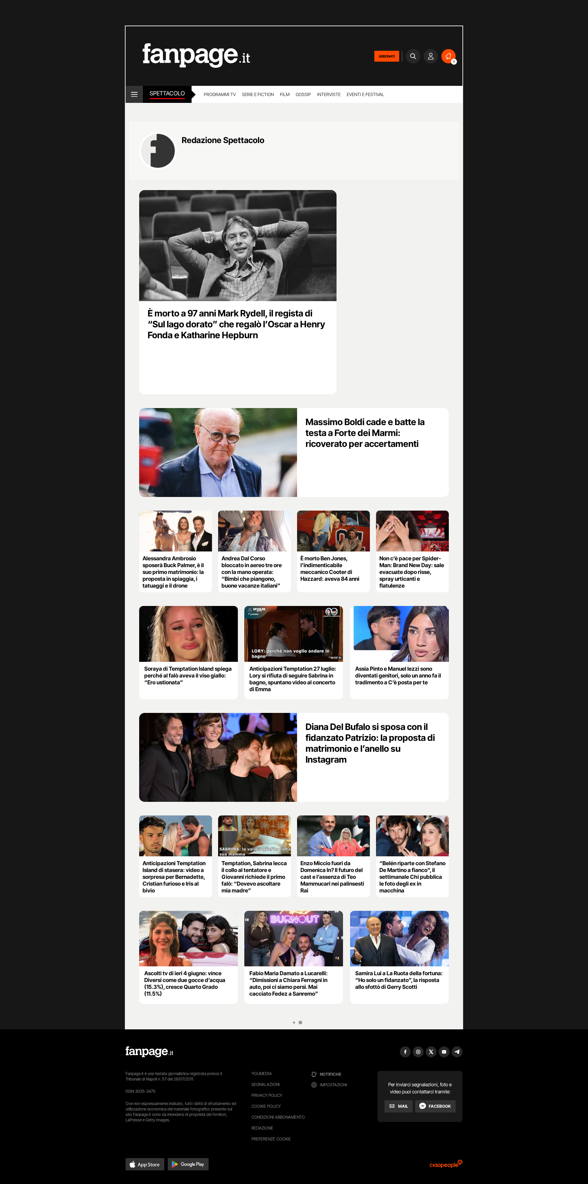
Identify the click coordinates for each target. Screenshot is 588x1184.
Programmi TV (220, 94)
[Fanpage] (149, 1051)
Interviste (329, 94)
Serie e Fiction (258, 94)
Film (285, 94)
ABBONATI (387, 56)
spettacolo (167, 93)
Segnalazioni (265, 1084)
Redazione (262, 1128)
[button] (145, 1164)
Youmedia (261, 1073)
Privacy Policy (266, 1095)
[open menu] (134, 94)
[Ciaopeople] (446, 1166)
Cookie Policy (266, 1106)
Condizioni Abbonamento (278, 1117)
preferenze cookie (271, 1138)
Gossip (303, 94)
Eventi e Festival (365, 94)
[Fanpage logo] (188, 56)
